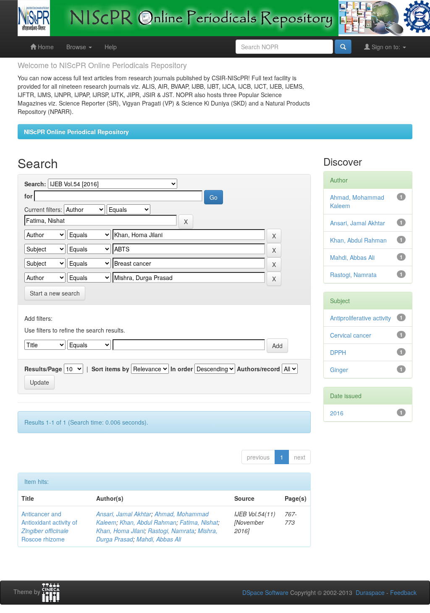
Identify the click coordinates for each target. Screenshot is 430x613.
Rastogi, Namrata (171, 530)
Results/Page (43, 369)
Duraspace (370, 592)
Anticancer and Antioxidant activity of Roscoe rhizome (49, 526)
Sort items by (110, 369)
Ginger (339, 369)
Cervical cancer (350, 335)
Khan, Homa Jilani (120, 530)
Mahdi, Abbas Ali (158, 539)
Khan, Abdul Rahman (148, 522)
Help (111, 46)
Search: (35, 184)
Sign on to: (386, 46)
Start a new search (55, 293)
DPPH (338, 352)
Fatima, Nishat (199, 522)
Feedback (403, 592)
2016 (336, 413)
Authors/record (258, 369)
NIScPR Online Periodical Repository (76, 131)
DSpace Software (265, 592)
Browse (77, 46)
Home (45, 46)
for (28, 196)
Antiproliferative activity (360, 318)
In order (181, 369)
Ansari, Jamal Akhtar (123, 514)
